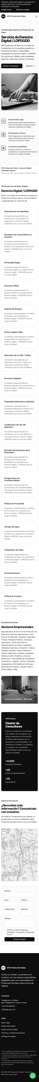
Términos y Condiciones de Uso (13, 1033)
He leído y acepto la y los (20, 932)
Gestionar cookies (22, 9)
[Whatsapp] (33, 1076)
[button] (19, 855)
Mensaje (8, 918)
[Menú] (36, 16)
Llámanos (29, 66)
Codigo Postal (9, 909)
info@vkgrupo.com (8, 1009)
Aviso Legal (5, 1023)
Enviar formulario (19, 939)
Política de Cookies (8, 1026)
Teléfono (24, 900)
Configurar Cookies (8, 1036)
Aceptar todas (6, 9)
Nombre (7, 891)
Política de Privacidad (9, 1030)
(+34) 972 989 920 (8, 1006)
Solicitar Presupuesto (10, 66)
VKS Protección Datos (16, 16)
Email (6, 900)
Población (25, 909)
